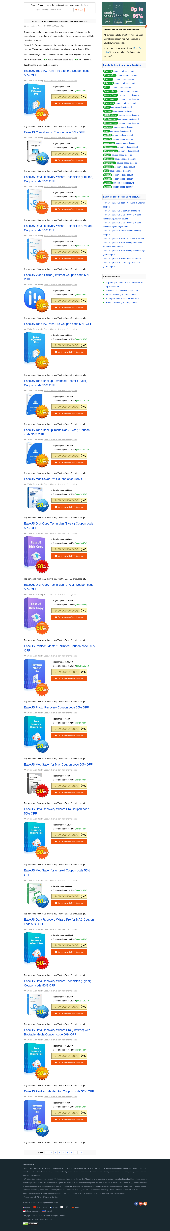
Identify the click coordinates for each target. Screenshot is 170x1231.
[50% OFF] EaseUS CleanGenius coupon (121, 211)
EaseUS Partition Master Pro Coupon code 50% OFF (59, 1091)
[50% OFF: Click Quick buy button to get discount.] (69, 96)
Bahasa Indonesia (32, 1211)
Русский (48, 1211)
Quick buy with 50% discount (70, 103)
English (28, 1207)
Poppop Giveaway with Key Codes (121, 302)
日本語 (66, 1207)
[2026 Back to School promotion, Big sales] (124, 24)
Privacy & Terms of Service (47, 1197)
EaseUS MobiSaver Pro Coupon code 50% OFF (55, 479)
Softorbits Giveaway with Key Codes (122, 290)
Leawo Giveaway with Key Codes (121, 294)
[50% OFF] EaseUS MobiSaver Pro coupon (122, 259)
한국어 (55, 1207)
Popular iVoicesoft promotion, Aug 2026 (122, 65)
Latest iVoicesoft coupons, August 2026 (122, 197)
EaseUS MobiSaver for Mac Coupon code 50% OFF (58, 764)
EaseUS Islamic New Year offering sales (60, 81)
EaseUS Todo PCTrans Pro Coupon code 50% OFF (58, 324)
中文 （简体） (42, 1207)
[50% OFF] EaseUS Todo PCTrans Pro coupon (123, 239)
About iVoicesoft (51, 1202)
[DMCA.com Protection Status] (30, 1225)
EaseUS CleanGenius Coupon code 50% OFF (54, 132)
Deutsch (77, 1207)
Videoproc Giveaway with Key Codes (122, 298)
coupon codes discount (119, 71)
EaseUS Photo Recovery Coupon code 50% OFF (56, 707)
